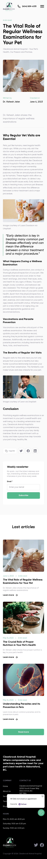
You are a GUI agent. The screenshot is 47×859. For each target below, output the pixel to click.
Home (5, 786)
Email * (10, 481)
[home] (9, 6)
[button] (42, 6)
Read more (23, 732)
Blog (5, 806)
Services (6, 796)
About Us (7, 791)
